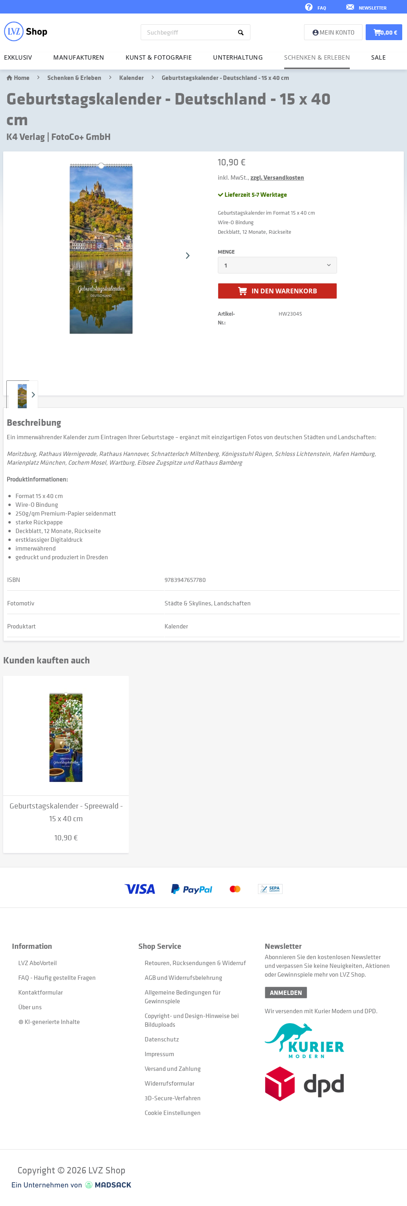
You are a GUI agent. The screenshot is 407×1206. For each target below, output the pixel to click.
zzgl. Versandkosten (277, 177)
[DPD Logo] (328, 1083)
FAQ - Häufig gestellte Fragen (57, 977)
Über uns (30, 1006)
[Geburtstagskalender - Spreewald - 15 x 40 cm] (66, 736)
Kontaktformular (40, 992)
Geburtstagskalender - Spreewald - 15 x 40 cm (66, 812)
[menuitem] (195, 32)
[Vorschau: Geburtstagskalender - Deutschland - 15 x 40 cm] (22, 396)
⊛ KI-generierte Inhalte (49, 1021)
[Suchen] (242, 32)
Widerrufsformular (169, 1083)
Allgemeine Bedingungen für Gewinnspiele (183, 996)
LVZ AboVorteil (37, 962)
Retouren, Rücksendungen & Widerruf (195, 962)
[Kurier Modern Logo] (328, 1040)
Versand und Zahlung (173, 1068)
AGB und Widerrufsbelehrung (183, 977)
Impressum (159, 1053)
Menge (226, 251)
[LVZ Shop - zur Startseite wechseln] (25, 31)
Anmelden (286, 992)
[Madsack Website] (71, 1185)
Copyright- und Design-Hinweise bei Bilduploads (192, 1020)
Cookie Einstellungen (173, 1112)
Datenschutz (162, 1039)
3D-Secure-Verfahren (173, 1098)
